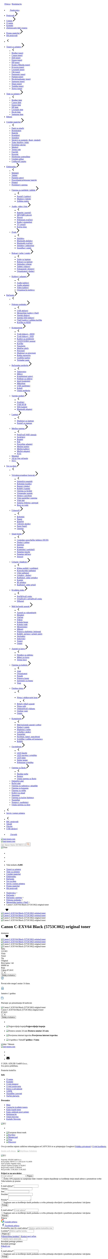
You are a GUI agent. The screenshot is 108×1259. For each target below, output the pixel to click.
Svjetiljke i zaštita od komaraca (30, 739)
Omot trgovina (12, 1117)
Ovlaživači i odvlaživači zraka (29, 599)
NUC (14, 461)
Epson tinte (16, 105)
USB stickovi (22, 310)
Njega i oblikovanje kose (27, 697)
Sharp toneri (17, 84)
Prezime (4, 1194)
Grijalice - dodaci (24, 575)
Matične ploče (23, 348)
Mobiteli (15, 173)
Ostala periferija (23, 390)
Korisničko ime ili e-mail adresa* (15, 1228)
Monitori (15, 456)
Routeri (20, 439)
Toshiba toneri (17, 86)
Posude (20, 676)
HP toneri (15, 62)
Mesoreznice (22, 627)
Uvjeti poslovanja (13, 1086)
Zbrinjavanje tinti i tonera (16, 28)
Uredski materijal (13, 122)
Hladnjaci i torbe (24, 729)
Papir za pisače (18, 128)
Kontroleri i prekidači (26, 549)
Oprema (20, 528)
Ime (3, 1191)
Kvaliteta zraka (18, 590)
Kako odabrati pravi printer (17, 1112)
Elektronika (11, 167)
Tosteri (20, 641)
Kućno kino (22, 227)
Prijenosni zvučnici (25, 220)
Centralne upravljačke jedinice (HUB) (32, 540)
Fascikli (15, 152)
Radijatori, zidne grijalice (27, 578)
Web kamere (22, 407)
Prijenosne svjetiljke (25, 762)
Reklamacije (11, 1114)
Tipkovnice (21, 371)
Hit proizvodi (11, 35)
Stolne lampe (22, 760)
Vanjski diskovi (23, 315)
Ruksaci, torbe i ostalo (21, 253)
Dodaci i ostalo (23, 727)
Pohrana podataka (19, 304)
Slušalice (20, 238)
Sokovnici (21, 639)
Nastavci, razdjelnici (20, 802)
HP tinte (15, 107)
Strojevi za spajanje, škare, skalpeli (26, 140)
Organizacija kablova (26, 290)
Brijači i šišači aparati (26, 704)
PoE (18, 442)
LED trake (21, 758)
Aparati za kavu (18, 649)
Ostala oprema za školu (26, 779)
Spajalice (15, 138)
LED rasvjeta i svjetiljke (27, 755)
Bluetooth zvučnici (25, 243)
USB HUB (21, 404)
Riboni (9, 117)
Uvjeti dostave (12, 1084)
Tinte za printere (13, 94)
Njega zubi (21, 706)
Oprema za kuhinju (20, 665)
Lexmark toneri (18, 69)
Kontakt (9, 25)
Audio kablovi (23, 283)
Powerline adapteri (24, 444)
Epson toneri (17, 60)
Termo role (16, 149)
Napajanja (21, 346)
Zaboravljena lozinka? (10, 1236)
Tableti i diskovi (23, 266)
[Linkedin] (7, 1055)
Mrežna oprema (18, 428)
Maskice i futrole (24, 199)
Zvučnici (20, 402)
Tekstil (9, 824)
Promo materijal (13, 33)
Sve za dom (11, 466)
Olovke (9, 826)
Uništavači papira (19, 161)
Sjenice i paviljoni (24, 496)
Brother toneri (17, 53)
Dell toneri (16, 58)
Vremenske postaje (25, 493)
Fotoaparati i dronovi (25, 269)
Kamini (20, 580)
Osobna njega (18, 688)
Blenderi (20, 615)
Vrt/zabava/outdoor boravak (23, 475)
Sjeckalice (21, 636)
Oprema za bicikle (24, 491)
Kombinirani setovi (25, 376)
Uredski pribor (18, 159)
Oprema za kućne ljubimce (23, 797)
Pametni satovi (18, 178)
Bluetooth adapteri (24, 409)
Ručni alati (16, 783)
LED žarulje (22, 753)
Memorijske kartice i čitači (28, 313)
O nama (9, 23)
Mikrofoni (21, 383)
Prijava (7, 4)
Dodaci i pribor (23, 542)
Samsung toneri (18, 81)
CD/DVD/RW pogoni (26, 341)
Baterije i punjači (24, 213)
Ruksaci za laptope (25, 262)
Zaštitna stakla (23, 201)
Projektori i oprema (20, 185)
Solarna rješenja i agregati (27, 503)
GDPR (9, 1091)
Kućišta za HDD (24, 322)
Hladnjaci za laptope (25, 421)
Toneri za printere (13, 47)
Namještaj (21, 734)
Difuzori (20, 601)
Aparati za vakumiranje (26, 612)
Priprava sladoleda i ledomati (29, 631)
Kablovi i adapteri (19, 276)
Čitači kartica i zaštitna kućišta (29, 320)
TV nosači (21, 224)
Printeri (15, 182)
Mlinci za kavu (23, 657)
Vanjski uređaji (18, 396)
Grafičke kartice (23, 358)
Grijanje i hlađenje (19, 562)
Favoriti (14, 834)
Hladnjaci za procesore (26, 353)
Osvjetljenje (17, 747)
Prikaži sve (5, 1246)
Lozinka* (5, 1231)
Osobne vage (22, 711)
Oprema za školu (19, 768)
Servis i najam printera (15, 813)
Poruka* (5, 1200)
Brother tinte (17, 100)
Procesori (21, 351)
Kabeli (19, 388)
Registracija (17, 4)
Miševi (20, 374)
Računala (10, 295)
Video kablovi (23, 287)
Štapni (19, 519)
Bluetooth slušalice (25, 241)
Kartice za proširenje (25, 339)
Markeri (15, 147)
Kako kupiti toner (13, 1109)
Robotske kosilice (24, 484)
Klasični (20, 521)
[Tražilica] (28, 844)
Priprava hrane (23, 678)
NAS (19, 454)
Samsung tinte (17, 114)
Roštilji (20, 741)
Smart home (17, 534)
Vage (19, 683)
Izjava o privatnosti (14, 1089)
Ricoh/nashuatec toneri (21, 79)
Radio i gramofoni (24, 222)
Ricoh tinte (16, 112)
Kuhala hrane (22, 622)
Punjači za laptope (24, 423)
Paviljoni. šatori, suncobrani (28, 737)
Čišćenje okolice (24, 524)
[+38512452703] (8, 853)
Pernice (20, 776)
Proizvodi (10, 15)
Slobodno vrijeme (24, 264)
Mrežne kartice (23, 446)
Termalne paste (23, 360)
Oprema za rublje (19, 790)
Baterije (15, 133)
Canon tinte (16, 102)
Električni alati (18, 781)
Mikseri (20, 629)
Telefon (4, 1189)
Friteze (20, 620)
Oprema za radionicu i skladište (25, 786)
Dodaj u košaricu (8, 975)
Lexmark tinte (17, 110)
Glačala (20, 617)
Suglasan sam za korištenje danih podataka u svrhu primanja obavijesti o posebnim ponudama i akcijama (47, 1202)
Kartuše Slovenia (13, 1119)
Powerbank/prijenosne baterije (24, 180)
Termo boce (22, 660)
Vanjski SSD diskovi (25, 318)
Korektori (16, 135)
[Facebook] (7, 1052)
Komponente (17, 328)
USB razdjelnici (23, 386)
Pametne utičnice (24, 554)
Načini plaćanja (12, 1096)
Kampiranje (17, 718)
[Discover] (11, 1142)
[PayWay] (10, 1135)
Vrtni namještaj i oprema (27, 498)
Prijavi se (5, 1234)
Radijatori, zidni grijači (26, 585)
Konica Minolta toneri (21, 65)
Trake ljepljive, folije (20, 142)
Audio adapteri (23, 285)
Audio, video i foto (20, 206)
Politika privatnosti (83, 1146)
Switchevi (21, 437)
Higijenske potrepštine (21, 157)
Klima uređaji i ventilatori (27, 568)
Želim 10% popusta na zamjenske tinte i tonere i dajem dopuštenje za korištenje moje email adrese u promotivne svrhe (52, 1179)
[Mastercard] (12, 1137)
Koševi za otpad (18, 793)
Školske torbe (22, 774)
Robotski (20, 517)
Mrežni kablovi (23, 449)
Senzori (20, 556)
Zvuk (14, 232)
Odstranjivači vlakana (26, 708)
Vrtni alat (20, 500)
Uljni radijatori (23, 573)
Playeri (20, 217)
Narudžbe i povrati (14, 1093)
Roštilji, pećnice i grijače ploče (29, 634)
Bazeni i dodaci (23, 486)
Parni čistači (22, 526)
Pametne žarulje (23, 552)
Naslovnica (14, 10)
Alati (19, 671)
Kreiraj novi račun (28, 1236)
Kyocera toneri (18, 67)
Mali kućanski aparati (21, 606)
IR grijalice (21, 582)
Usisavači (16, 510)
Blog (8, 1105)
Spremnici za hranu (25, 681)
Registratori (16, 130)
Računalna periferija (20, 365)
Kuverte (15, 154)
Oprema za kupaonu (20, 788)
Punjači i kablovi (24, 196)
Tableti (14, 175)
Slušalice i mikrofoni (25, 245)
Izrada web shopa (8, 1151)
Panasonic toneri (18, 74)
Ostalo (19, 643)
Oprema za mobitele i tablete (24, 190)
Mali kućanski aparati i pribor (29, 725)
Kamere (20, 547)
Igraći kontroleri (23, 381)
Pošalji (4, 1205)
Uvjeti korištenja (99, 1146)
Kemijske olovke (19, 145)
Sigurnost (15, 795)
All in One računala (20, 458)
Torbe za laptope (24, 259)
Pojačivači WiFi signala (26, 435)
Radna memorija (24, 355)
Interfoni (20, 545)
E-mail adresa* (7, 1186)
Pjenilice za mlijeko (25, 655)
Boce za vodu (22, 505)
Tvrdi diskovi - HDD (26, 334)
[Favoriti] (8, 861)
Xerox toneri (17, 88)
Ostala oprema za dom (21, 805)
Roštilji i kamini (23, 488)
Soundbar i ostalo (24, 248)
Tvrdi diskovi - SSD (25, 336)
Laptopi (15, 414)
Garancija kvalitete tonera (17, 1107)
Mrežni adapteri (23, 451)
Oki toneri (16, 72)
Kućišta (20, 343)
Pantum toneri (17, 77)
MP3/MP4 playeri (24, 215)
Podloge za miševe (24, 379)
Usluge (9, 21)
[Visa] (9, 1139)
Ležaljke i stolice (24, 732)
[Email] (8, 1059)
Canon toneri (17, 55)
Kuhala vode (22, 624)
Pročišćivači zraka (24, 596)
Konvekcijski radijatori (26, 570)
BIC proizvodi (12, 821)
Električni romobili (24, 481)
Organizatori (22, 673)
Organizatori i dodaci (25, 271)
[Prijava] (7, 857)
